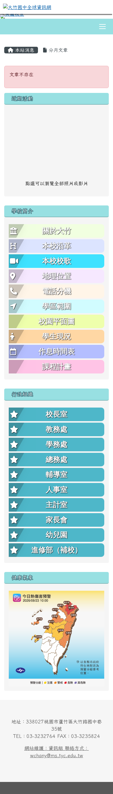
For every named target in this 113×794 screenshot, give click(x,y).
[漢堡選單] (102, 26)
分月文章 (57, 50)
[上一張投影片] (14, 17)
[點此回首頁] (56, 16)
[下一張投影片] (98, 17)
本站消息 (23, 50)
